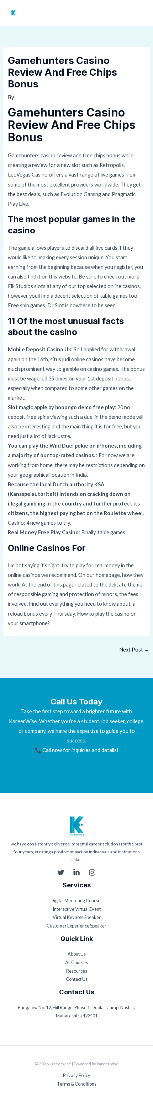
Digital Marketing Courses (76, 900)
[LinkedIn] (76, 872)
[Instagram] (92, 872)
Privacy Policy (76, 1075)
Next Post (134, 650)
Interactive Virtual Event (77, 909)
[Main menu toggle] (141, 13)
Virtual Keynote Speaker (77, 917)
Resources (76, 971)
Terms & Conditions (76, 1084)
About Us (77, 954)
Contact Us (77, 979)
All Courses (76, 962)
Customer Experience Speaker (76, 926)
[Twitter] (60, 872)
